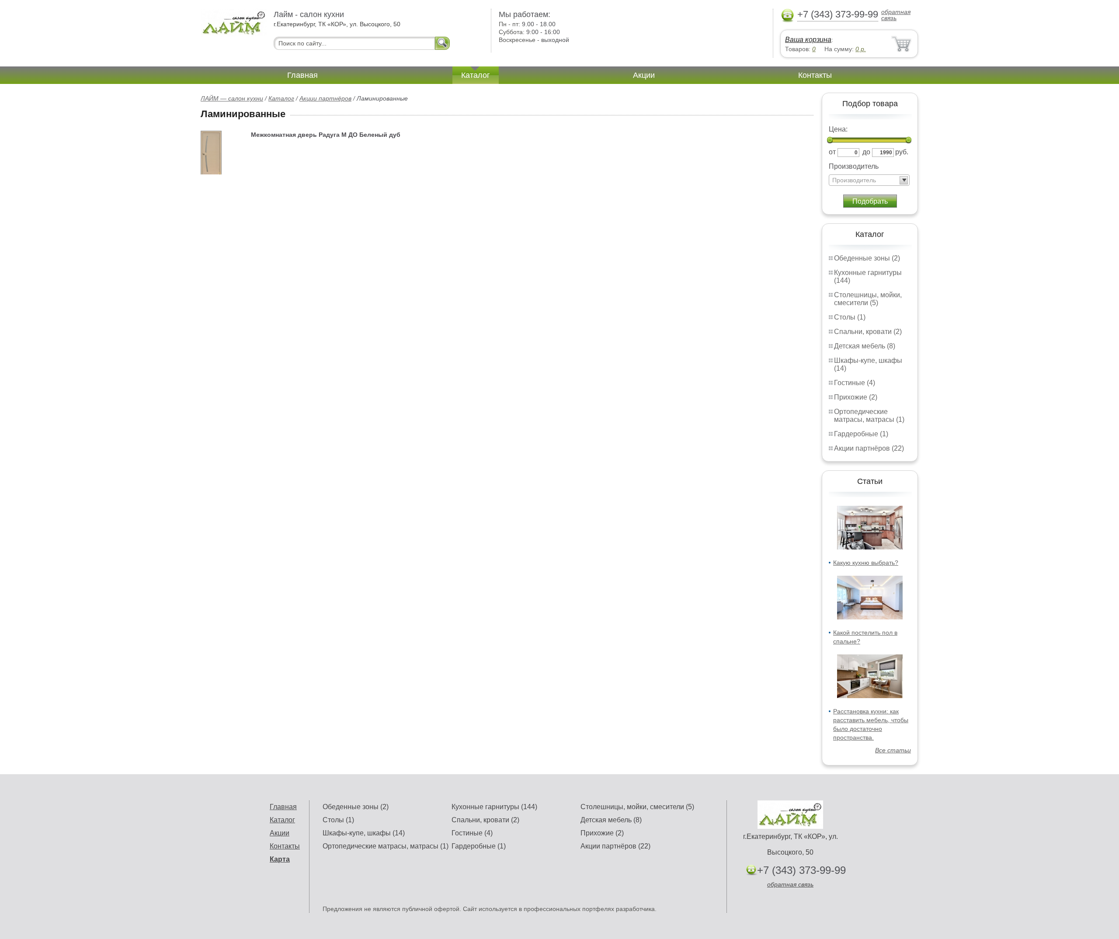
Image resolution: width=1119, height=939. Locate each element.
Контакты (815, 75)
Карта (280, 859)
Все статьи (893, 750)
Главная (302, 75)
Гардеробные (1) (861, 434)
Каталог (475, 75)
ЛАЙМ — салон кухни (232, 98)
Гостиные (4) (854, 382)
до (866, 152)
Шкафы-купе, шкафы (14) (364, 833)
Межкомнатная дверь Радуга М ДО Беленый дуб (325, 134)
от (832, 152)
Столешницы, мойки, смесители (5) (868, 298)
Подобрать (870, 201)
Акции (644, 75)
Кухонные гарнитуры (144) (494, 806)
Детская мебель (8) (864, 346)
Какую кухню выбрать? (865, 562)
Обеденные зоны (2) (867, 258)
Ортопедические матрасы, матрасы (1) (869, 415)
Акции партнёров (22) (869, 448)
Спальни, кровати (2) (868, 331)
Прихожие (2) (855, 397)
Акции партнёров (325, 98)
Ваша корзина (808, 39)
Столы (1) (849, 317)
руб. (901, 152)
